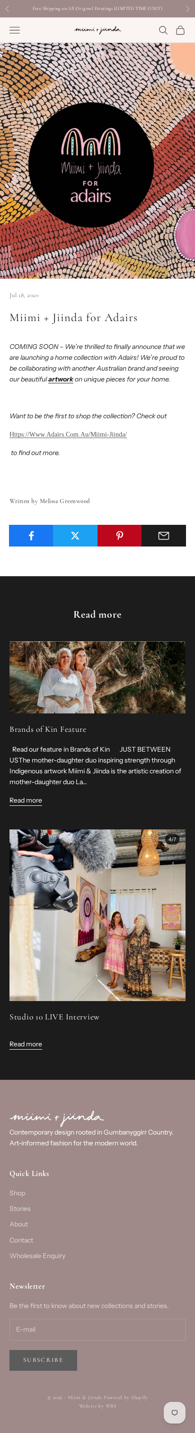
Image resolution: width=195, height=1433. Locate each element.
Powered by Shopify (126, 1397)
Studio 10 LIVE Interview (54, 1017)
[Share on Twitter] (75, 535)
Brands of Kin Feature (48, 729)
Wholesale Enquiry (37, 1255)
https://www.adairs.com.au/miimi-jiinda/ (68, 434)
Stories (20, 1208)
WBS (111, 1406)
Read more (25, 800)
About (18, 1224)
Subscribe (43, 1360)
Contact (21, 1240)
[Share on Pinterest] (120, 535)
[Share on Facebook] (31, 535)
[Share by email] (164, 535)
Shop (17, 1193)
